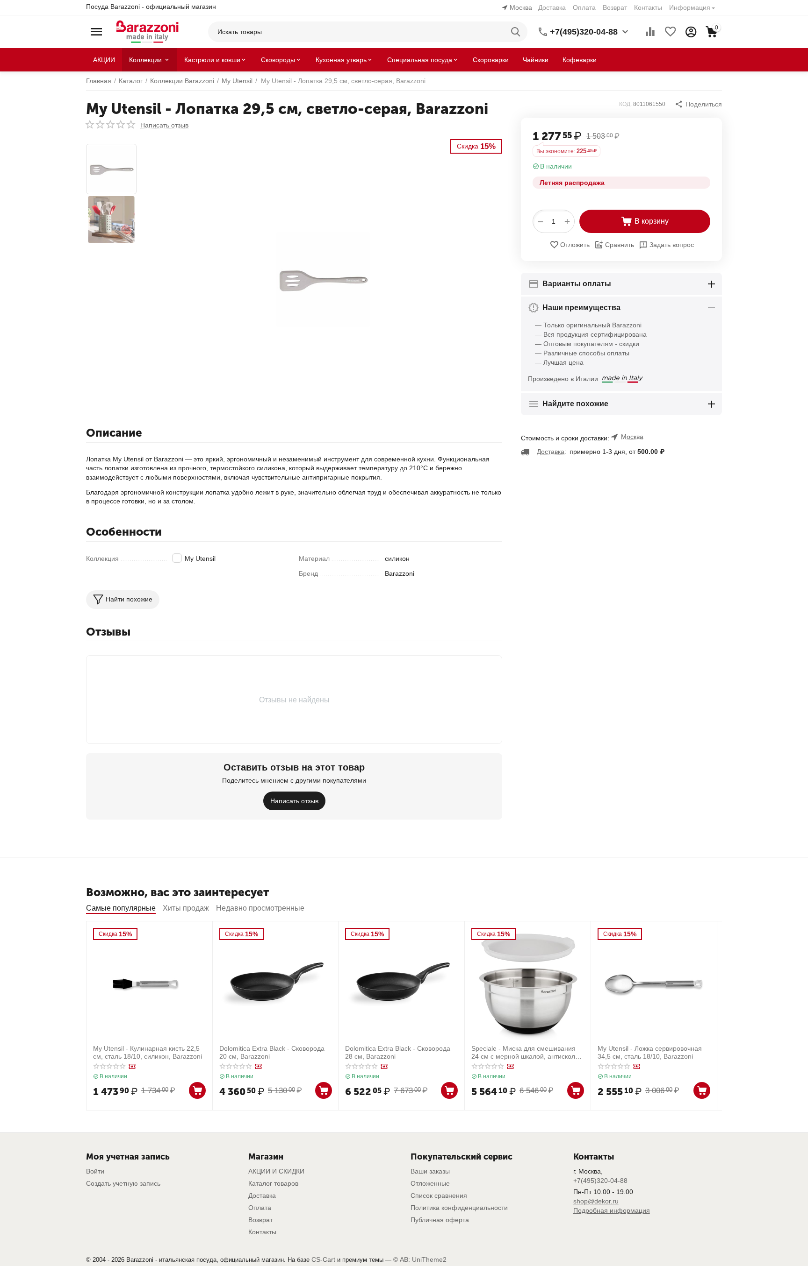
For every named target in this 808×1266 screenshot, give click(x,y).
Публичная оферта (440, 1220)
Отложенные (430, 1183)
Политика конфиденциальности (459, 1207)
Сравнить (619, 244)
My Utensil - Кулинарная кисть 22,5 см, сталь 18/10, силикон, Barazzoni (147, 1052)
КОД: (625, 104)
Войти (95, 1171)
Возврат (615, 7)
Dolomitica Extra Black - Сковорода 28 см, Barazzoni (397, 1052)
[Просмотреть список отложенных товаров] (670, 31)
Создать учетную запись (123, 1183)
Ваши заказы (430, 1171)
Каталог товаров (273, 1183)
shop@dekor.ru (596, 1201)
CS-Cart (323, 1259)
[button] (698, 104)
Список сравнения (439, 1195)
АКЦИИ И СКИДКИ (276, 1171)
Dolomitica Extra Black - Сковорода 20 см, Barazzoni (272, 1052)
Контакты (648, 7)
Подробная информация (611, 1210)
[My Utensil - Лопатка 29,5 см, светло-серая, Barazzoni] (322, 279)
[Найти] (517, 31)
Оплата (584, 7)
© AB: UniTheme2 (420, 1259)
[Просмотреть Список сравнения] (649, 31)
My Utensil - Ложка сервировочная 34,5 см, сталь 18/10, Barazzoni (650, 1052)
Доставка (552, 7)
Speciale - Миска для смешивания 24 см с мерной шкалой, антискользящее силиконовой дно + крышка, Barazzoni (526, 1053)
